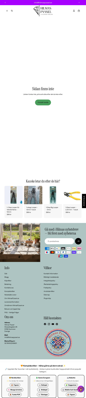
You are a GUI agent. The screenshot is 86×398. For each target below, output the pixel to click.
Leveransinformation (11, 302)
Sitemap (47, 295)
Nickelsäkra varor (10, 295)
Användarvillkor (49, 291)
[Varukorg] (78, 10)
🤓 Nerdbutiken (15, 378)
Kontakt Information (51, 274)
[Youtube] (53, 324)
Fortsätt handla (43, 102)
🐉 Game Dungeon (43, 378)
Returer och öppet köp (12, 309)
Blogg (6, 277)
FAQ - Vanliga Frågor (11, 312)
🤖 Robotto (71, 378)
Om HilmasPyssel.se (11, 298)
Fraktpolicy (47, 288)
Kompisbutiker (9, 291)
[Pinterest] (57, 324)
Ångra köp (47, 298)
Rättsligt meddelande (51, 277)
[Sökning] (11, 10)
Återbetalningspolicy (51, 284)
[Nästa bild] (79, 2)
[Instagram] (49, 324)
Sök (5, 274)
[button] (80, 389)
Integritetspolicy (49, 281)
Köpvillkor (7, 281)
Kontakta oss (9, 288)
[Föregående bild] (5, 2)
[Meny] (7, 10)
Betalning (7, 284)
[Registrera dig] (78, 241)
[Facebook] (45, 324)
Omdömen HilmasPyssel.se (14, 305)
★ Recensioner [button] (84, 201)
